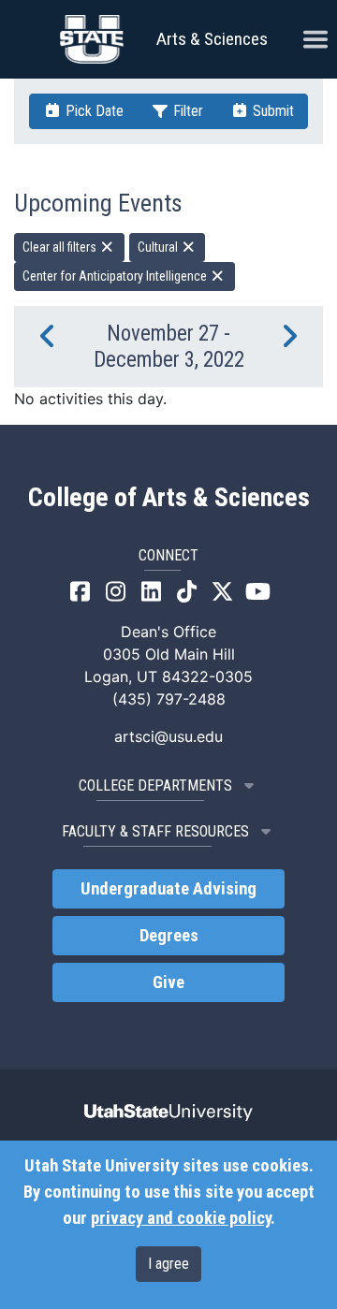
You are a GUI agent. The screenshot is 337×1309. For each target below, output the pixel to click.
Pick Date (93, 111)
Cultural (159, 247)
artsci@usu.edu (168, 736)
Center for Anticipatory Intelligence (116, 276)
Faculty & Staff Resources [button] (155, 831)
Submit (271, 111)
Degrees (168, 935)
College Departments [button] (155, 785)
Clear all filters (60, 247)
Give (168, 982)
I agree (168, 1264)
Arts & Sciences (212, 39)
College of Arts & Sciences (169, 498)
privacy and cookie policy (181, 1218)
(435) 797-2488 (169, 699)
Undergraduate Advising (168, 889)
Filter (186, 111)
